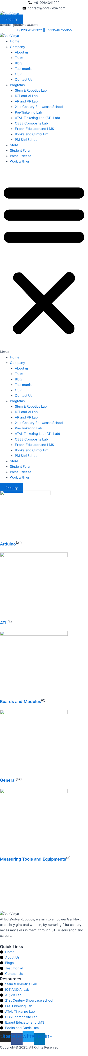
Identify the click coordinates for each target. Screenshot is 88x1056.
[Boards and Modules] (34, 665)
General (8, 780)
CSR (18, 74)
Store (14, 145)
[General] (34, 744)
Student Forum (21, 150)
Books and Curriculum (32, 134)
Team (19, 58)
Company (17, 47)
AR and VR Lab (26, 101)
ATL (3, 622)
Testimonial (23, 69)
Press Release (20, 156)
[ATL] (34, 586)
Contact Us (23, 80)
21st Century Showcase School (39, 107)
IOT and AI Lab (26, 96)
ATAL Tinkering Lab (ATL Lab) (37, 118)
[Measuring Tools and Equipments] (34, 822)
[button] (44, 262)
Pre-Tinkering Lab (28, 112)
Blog (18, 63)
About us (22, 52)
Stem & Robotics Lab (31, 90)
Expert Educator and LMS (34, 129)
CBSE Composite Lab (31, 123)
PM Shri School (26, 140)
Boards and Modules (20, 701)
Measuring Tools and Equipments (33, 858)
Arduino (8, 543)
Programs (17, 85)
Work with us (20, 161)
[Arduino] (25, 516)
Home (14, 41)
